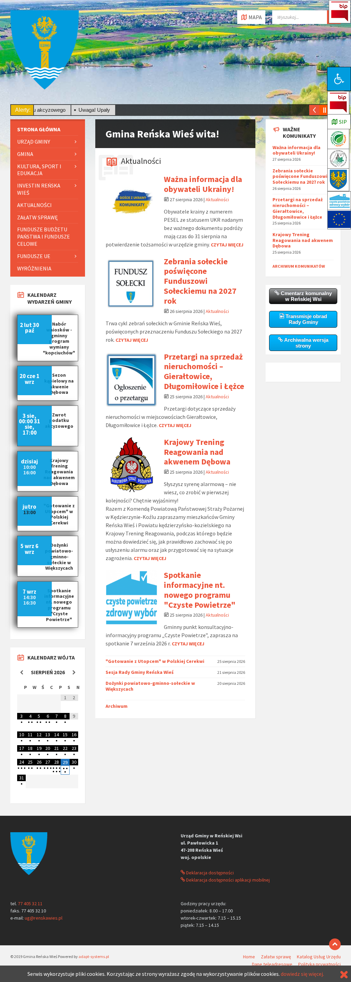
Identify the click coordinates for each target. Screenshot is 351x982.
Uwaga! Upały (77, 110)
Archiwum (117, 706)
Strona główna (38, 129)
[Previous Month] (21, 672)
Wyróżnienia (34, 268)
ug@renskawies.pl (43, 918)
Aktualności (141, 161)
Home (249, 957)
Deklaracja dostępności (209, 873)
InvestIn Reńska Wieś (38, 189)
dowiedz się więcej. (302, 973)
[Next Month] (74, 672)
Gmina (25, 153)
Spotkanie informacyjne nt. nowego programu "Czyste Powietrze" (199, 590)
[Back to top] (335, 944)
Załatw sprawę (37, 217)
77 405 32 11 (30, 903)
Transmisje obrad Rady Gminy (305, 319)
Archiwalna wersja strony (305, 343)
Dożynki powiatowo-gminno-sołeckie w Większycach (150, 686)
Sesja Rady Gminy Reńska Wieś (139, 672)
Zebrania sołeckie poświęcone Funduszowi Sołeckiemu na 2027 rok (200, 281)
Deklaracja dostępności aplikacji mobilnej (227, 880)
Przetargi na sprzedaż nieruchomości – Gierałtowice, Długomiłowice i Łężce (204, 371)
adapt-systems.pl (93, 956)
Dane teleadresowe (272, 964)
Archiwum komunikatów (299, 266)
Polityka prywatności (319, 964)
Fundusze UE (33, 256)
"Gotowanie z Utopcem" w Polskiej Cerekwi (155, 661)
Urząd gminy (33, 141)
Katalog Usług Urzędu (319, 957)
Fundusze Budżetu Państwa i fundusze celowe (43, 236)
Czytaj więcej (227, 245)
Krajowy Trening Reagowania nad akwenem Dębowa (197, 452)
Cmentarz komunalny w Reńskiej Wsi (305, 296)
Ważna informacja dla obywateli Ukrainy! (203, 184)
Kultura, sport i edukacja (39, 170)
